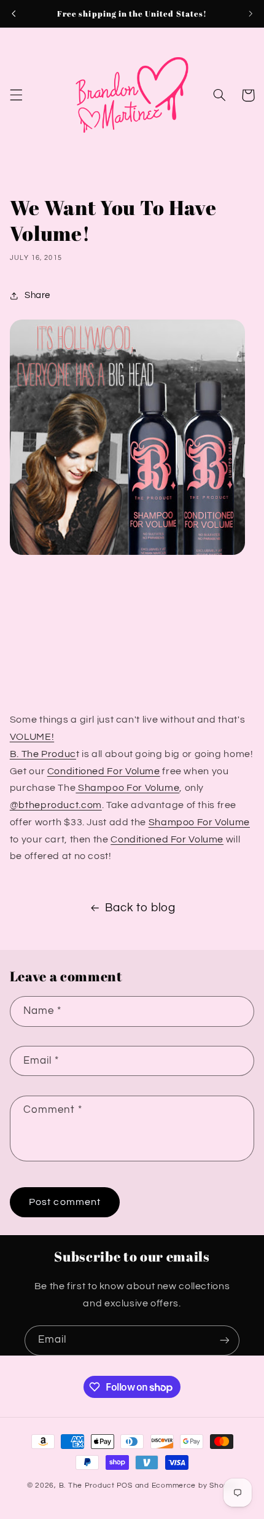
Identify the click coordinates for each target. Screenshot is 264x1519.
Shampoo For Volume (127, 788)
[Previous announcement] (13, 13)
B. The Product (87, 1485)
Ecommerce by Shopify (195, 1485)
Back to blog (140, 908)
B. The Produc (43, 754)
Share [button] (37, 295)
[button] (16, 95)
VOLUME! (32, 737)
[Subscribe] (225, 1340)
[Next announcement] (250, 13)
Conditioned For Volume (103, 771)
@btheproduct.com (56, 805)
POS (125, 1485)
